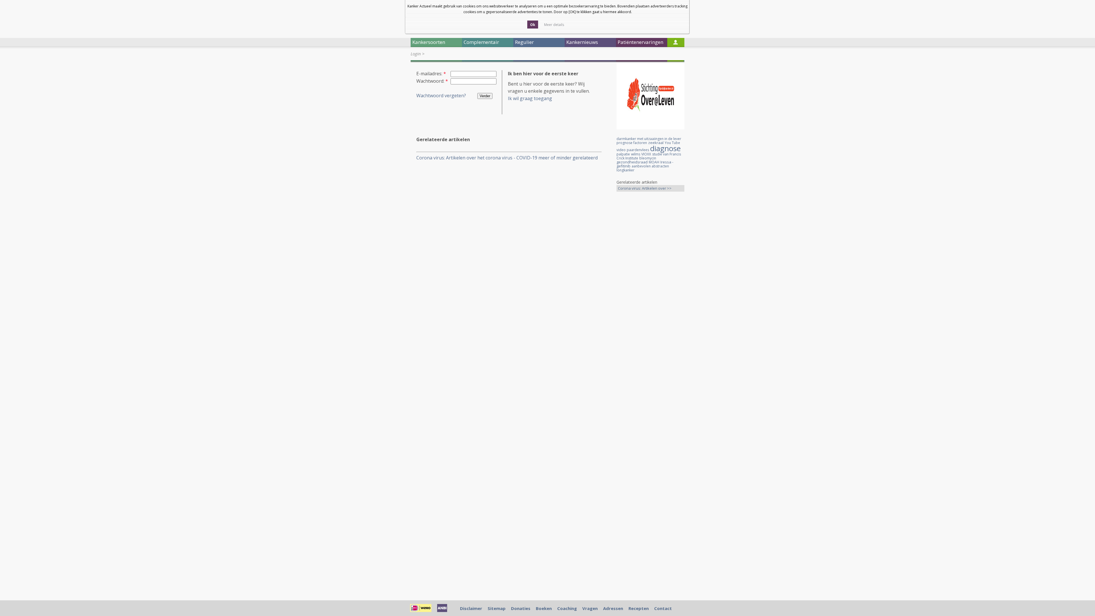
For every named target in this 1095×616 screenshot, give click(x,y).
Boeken (544, 608)
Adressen (613, 608)
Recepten (638, 608)
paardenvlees (638, 149)
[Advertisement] (650, 285)
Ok (532, 24)
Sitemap (497, 608)
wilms (635, 154)
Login (416, 53)
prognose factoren (632, 142)
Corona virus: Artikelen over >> (645, 188)
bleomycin (647, 158)
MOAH (654, 162)
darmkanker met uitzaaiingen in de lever (649, 138)
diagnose (665, 148)
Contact (663, 608)
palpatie (623, 154)
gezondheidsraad (632, 162)
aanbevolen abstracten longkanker (643, 168)
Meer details (554, 24)
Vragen (590, 608)
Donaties (520, 608)
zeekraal (656, 142)
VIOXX (646, 154)
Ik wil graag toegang (530, 98)
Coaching (567, 608)
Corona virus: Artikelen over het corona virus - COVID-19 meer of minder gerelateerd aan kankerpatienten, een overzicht (507, 158)
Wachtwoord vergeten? (441, 95)
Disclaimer (471, 608)
